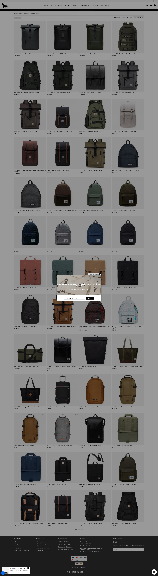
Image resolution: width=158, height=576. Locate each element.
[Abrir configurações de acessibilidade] (3, 573)
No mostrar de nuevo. (94, 274)
